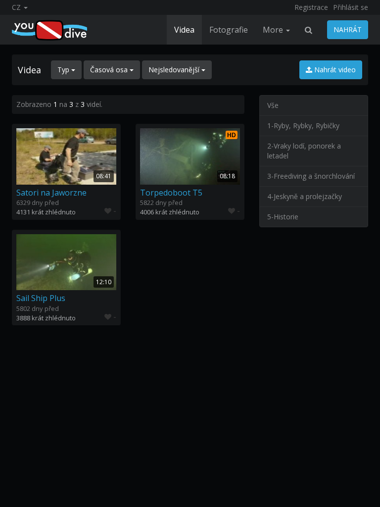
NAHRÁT (347, 29)
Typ (64, 69)
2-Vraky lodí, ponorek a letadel (304, 150)
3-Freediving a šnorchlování (311, 176)
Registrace (311, 7)
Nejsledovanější (174, 69)
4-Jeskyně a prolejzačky (304, 196)
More (274, 29)
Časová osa (110, 69)
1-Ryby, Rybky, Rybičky (303, 125)
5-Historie (282, 216)
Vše (273, 105)
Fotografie (228, 29)
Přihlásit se (350, 7)
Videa (184, 29)
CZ (17, 7)
